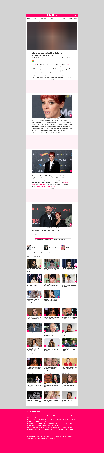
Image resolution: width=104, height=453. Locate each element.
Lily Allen (34, 64)
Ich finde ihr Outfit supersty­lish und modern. (46, 234)
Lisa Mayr (42, 58)
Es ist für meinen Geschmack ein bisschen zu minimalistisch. (50, 239)
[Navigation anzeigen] (28, 15)
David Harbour (43, 184)
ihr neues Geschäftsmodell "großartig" (45, 186)
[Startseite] (52, 15)
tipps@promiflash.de (52, 253)
